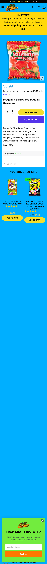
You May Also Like (23, 171)
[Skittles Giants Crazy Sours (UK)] (12, 187)
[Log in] (39, 7)
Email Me (23, 554)
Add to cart (31, 112)
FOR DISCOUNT (24, 2)
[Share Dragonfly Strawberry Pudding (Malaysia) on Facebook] (4, 164)
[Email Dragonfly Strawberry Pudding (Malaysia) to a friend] (15, 164)
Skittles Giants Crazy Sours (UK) (12, 202)
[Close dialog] (42, 520)
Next (27, 228)
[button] (12, 206)
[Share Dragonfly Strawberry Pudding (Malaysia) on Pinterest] (11, 164)
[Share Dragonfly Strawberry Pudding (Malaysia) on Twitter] (8, 164)
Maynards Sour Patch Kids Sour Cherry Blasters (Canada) (35, 205)
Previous (20, 228)
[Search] (33, 7)
